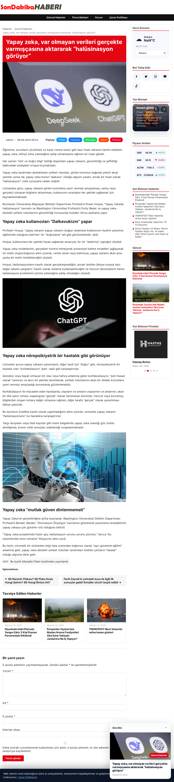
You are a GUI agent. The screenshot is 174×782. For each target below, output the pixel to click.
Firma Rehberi (80, 17)
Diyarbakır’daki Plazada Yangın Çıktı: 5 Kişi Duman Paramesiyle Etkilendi (151, 197)
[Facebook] (136, 76)
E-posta (9, 716)
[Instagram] (155, 76)
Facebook (75, 140)
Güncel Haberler (56, 17)
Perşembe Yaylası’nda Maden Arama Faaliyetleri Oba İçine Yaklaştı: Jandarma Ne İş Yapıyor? (150, 207)
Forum (99, 17)
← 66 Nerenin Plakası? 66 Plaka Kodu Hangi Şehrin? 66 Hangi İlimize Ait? (29, 580)
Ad (5, 703)
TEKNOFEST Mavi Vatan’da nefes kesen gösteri (149, 217)
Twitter (61, 140)
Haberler (7, 29)
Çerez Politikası (118, 17)
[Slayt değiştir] (145, 371)
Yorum (8, 671)
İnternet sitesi (11, 729)
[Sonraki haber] (164, 109)
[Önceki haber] (156, 109)
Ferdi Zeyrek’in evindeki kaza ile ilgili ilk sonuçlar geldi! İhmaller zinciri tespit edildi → (92, 580)
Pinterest (116, 140)
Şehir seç (142, 46)
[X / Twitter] (146, 76)
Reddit (104, 140)
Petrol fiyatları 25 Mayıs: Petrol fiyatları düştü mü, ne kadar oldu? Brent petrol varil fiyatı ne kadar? (151, 232)
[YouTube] (165, 76)
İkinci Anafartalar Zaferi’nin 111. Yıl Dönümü (151, 223)
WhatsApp (90, 140)
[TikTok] (136, 86)
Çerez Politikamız (27, 777)
